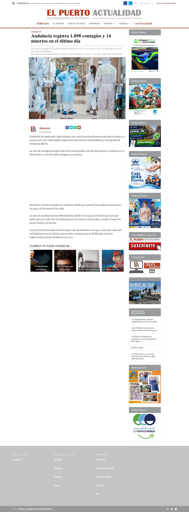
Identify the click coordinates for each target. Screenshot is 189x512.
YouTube (57, 477)
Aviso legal (100, 459)
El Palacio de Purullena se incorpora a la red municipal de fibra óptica (144, 338)
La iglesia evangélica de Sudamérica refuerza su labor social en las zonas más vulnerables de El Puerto (72, 3)
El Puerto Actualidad (26, 509)
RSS (97, 494)
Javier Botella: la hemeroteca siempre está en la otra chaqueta (144, 329)
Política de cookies (103, 477)
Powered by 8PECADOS (43, 509)
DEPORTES (94, 23)
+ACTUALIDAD (143, 23)
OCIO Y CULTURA (76, 23)
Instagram (58, 468)
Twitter (57, 485)
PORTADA (43, 23)
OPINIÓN (108, 23)
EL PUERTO (58, 23)
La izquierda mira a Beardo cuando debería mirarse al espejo (144, 320)
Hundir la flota (137, 347)
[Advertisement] (77, 178)
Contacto (100, 485)
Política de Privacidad (105, 468)
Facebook (58, 459)
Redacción (44, 128)
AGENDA (123, 23)
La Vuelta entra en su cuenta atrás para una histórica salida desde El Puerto (143, 356)
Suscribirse (16, 459)
